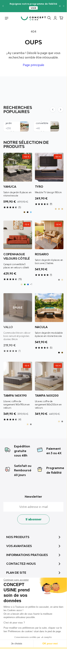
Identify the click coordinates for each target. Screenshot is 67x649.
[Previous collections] (53, 109)
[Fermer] (60, 6)
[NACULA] (49, 307)
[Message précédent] (3, 6)
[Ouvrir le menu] (6, 18)
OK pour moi (50, 643)
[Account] (54, 18)
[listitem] (24, 212)
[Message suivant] (64, 6)
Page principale (33, 65)
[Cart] (60, 18)
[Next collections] (60, 109)
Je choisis (16, 643)
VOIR (33, 8)
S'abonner (33, 519)
